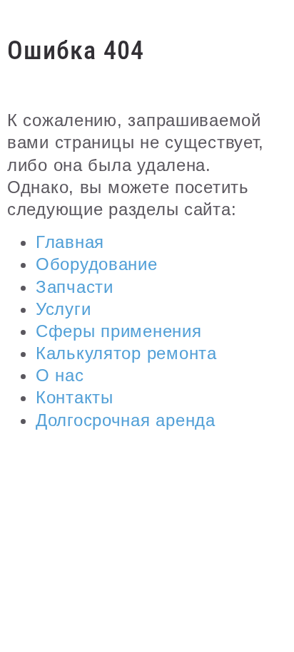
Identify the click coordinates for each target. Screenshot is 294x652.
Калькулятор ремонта (126, 353)
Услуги (63, 309)
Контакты (74, 397)
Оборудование (97, 264)
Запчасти (74, 286)
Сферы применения (119, 331)
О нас (60, 375)
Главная (70, 242)
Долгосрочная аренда (126, 420)
